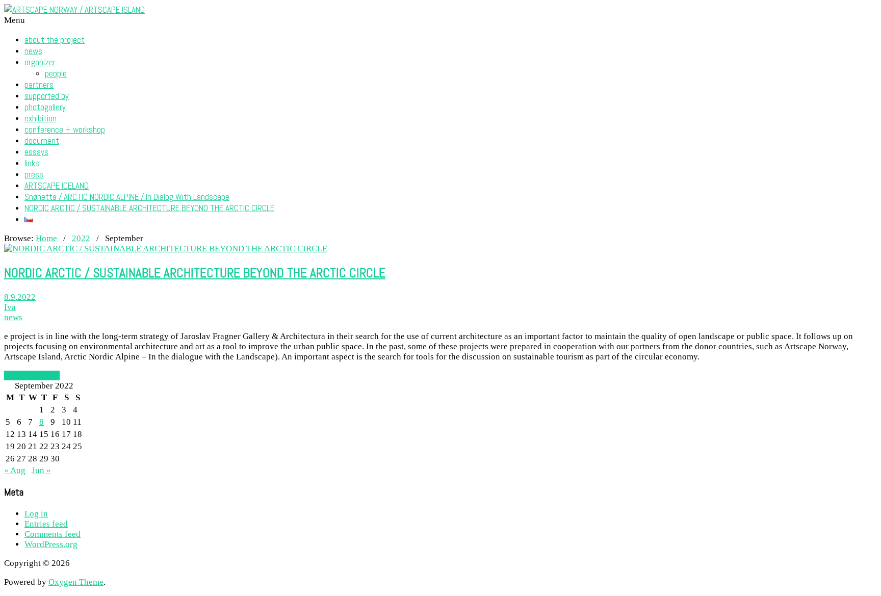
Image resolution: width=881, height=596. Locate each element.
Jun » (41, 470)
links (31, 163)
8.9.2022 (20, 297)
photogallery (45, 107)
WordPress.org (50, 544)
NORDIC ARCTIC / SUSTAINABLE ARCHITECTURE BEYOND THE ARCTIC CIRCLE (149, 208)
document (41, 140)
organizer (40, 62)
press (33, 174)
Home (46, 238)
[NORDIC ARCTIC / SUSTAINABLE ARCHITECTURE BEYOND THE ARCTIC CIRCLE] (165, 248)
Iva (10, 307)
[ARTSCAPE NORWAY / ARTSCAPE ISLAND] (74, 9)
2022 (81, 238)
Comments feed (52, 534)
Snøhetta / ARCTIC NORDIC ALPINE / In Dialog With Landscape (126, 196)
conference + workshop (64, 129)
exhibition (40, 118)
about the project (54, 39)
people (56, 73)
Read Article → (32, 375)
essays (36, 152)
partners (39, 84)
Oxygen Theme (75, 582)
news (33, 51)
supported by (46, 95)
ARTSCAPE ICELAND (56, 185)
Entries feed (46, 524)
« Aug (14, 470)
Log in (36, 514)
